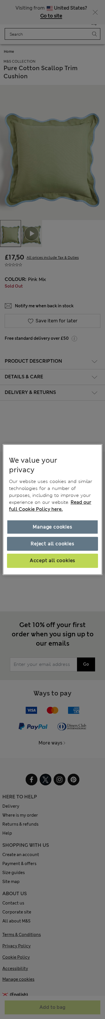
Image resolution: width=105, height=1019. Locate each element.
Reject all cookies (52, 544)
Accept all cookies (52, 560)
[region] (52, 509)
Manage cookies (52, 527)
